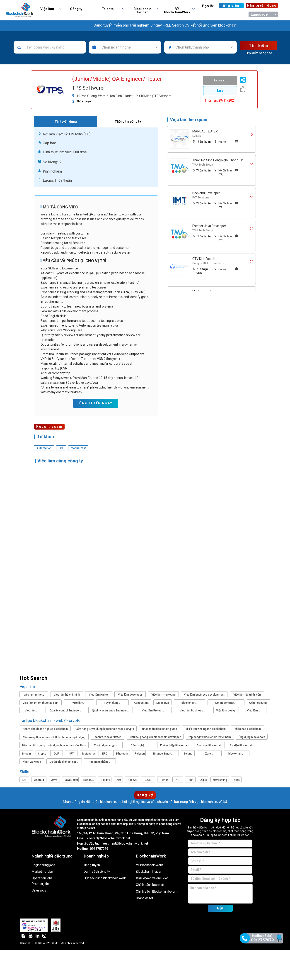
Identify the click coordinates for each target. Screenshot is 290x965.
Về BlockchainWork (149, 865)
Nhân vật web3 (32, 761)
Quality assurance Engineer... (110, 710)
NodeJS (133, 780)
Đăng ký (145, 795)
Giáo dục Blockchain (209, 745)
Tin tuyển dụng (66, 121)
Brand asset (144, 898)
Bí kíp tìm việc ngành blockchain (206, 728)
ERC (104, 753)
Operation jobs (42, 878)
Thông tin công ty (128, 121)
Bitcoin (26, 753)
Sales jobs (39, 890)
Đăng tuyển (92, 865)
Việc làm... (79, 702)
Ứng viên (231, 5)
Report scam (49, 426)
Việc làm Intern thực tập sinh (40, 702)
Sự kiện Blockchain (241, 745)
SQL (148, 780)
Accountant (141, 702)
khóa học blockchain (248, 728)
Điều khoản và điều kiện (152, 878)
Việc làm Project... (153, 710)
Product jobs (41, 884)
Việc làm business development (204, 694)
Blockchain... (189, 702)
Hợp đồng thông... (100, 761)
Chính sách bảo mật (150, 885)
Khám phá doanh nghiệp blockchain (45, 728)
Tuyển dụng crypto (105, 745)
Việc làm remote (34, 694)
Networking (220, 780)
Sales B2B (162, 702)
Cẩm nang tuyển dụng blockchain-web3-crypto (104, 728)
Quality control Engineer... (66, 710)
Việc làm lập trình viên (247, 694)
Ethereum (122, 753)
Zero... (209, 753)
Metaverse (89, 753)
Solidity (105, 780)
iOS (24, 780)
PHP (177, 780)
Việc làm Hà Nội (99, 694)
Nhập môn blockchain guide (159, 728)
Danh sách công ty (97, 871)
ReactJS (88, 780)
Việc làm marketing (163, 694)
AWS (237, 780)
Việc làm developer (130, 694)
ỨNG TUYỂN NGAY (95, 403)
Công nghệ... (139, 745)
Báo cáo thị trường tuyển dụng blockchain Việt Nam (54, 745)
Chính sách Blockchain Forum (157, 891)
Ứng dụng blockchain (252, 737)
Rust (190, 780)
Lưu (220, 91)
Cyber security (258, 702)
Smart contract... (226, 702)
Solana (188, 753)
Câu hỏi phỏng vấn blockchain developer (155, 737)
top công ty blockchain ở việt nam (210, 737)
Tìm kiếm (258, 45)
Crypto (42, 753)
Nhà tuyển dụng (262, 5)
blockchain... (236, 753)
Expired (220, 80)
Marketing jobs (42, 871)
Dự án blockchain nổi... (64, 761)
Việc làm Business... (193, 710)
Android (39, 780)
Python (164, 780)
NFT (71, 753)
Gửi (220, 908)
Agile (203, 780)
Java (54, 780)
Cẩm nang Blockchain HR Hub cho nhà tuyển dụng (54, 737)
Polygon (140, 753)
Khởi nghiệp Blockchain (174, 745)
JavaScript (71, 780)
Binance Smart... (163, 753)
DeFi (56, 753)
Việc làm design (226, 710)
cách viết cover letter (107, 737)
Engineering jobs (43, 865)
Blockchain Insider (149, 871)
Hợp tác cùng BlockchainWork (105, 878)
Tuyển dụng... (112, 702)
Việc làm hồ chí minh (67, 694)
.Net (118, 780)
